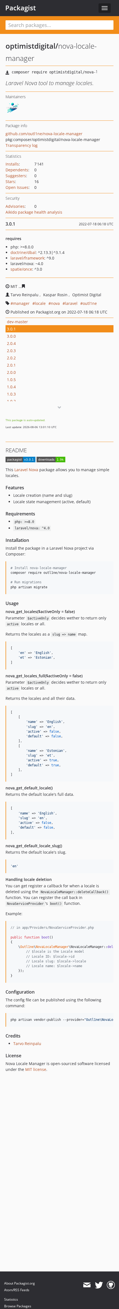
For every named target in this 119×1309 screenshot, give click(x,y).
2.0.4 (11, 343)
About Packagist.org (19, 1283)
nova (55, 303)
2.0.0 (11, 372)
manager (21, 303)
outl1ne (90, 303)
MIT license (35, 1069)
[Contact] (87, 1285)
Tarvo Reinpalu (27, 1043)
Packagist (20, 7)
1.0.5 (11, 379)
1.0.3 (11, 394)
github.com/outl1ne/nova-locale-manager (44, 133)
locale (40, 303)
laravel (71, 303)
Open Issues (17, 187)
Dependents (17, 169)
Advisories (15, 206)
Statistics (11, 1299)
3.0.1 (11, 329)
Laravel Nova (26, 469)
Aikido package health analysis (34, 212)
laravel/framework (27, 258)
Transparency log (22, 145)
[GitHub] (111, 1285)
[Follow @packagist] (99, 1285)
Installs (12, 164)
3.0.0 (11, 336)
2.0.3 (11, 350)
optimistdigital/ (32, 46)
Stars (10, 181)
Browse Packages (17, 1306)
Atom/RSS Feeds (16, 1290)
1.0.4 (11, 386)
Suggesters (16, 175)
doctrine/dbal (23, 252)
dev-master (17, 321)
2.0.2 (11, 357)
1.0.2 (11, 401)
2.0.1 (11, 365)
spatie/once (21, 269)
